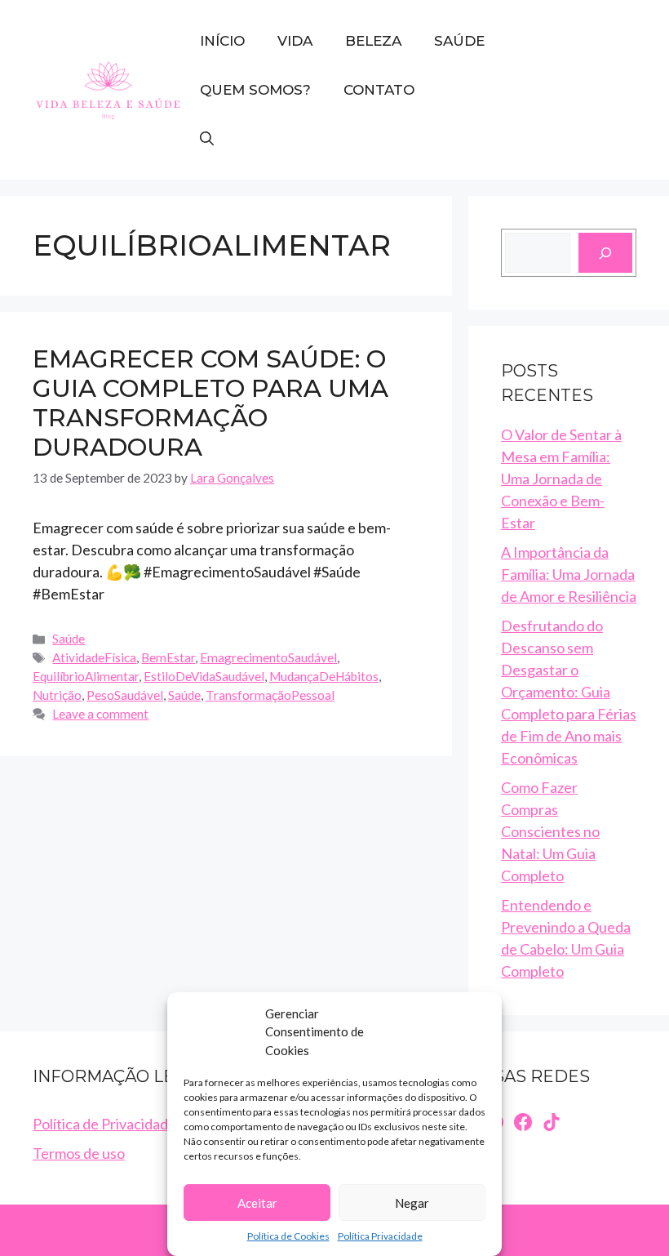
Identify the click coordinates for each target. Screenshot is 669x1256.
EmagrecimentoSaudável (268, 657)
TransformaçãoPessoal (270, 695)
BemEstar (168, 657)
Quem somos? (255, 90)
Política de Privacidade (104, 1124)
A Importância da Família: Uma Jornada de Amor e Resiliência (568, 574)
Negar (412, 1203)
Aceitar (257, 1203)
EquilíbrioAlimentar (86, 676)
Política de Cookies (288, 1236)
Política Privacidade (380, 1236)
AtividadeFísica (94, 657)
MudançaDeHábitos (324, 676)
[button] (207, 138)
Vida (294, 41)
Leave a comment (100, 713)
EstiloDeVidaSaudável (204, 676)
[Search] (605, 253)
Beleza (373, 41)
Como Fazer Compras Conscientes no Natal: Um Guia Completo (550, 831)
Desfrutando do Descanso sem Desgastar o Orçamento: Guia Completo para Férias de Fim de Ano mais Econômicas (568, 692)
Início (222, 41)
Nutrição (57, 695)
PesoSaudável (124, 695)
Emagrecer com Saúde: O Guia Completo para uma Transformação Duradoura (210, 403)
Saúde (459, 41)
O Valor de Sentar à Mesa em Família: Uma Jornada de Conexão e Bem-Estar (561, 478)
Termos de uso (79, 1153)
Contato (378, 90)
